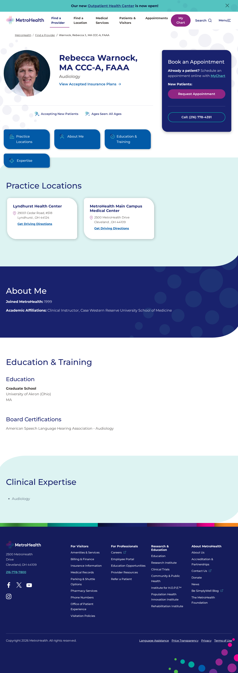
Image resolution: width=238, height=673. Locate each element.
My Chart (180, 20)
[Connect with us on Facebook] (9, 585)
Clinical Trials (160, 569)
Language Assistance (154, 640)
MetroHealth (23, 35)
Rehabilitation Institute (167, 606)
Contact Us (199, 571)
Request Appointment (196, 94)
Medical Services (102, 20)
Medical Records (82, 572)
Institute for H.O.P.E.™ (166, 588)
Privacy (206, 640)
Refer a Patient (121, 579)
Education (158, 556)
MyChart (218, 76)
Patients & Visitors (127, 20)
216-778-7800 (16, 572)
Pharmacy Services (84, 591)
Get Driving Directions (34, 224)
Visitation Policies (83, 616)
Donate (197, 577)
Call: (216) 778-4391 (196, 117)
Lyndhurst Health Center (37, 206)
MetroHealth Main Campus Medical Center (116, 208)
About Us (198, 552)
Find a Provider (58, 20)
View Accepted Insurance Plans (87, 84)
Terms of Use (223, 640)
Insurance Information (86, 565)
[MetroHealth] (25, 21)
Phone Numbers (82, 597)
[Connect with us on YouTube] (29, 585)
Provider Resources (124, 572)
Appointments (156, 18)
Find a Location (80, 20)
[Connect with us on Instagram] (9, 596)
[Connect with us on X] (19, 585)
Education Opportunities (128, 565)
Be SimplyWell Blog (205, 591)
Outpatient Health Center (111, 6)
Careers (116, 552)
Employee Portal (122, 559)
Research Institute (164, 562)
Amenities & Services (85, 552)
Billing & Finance (82, 559)
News (195, 584)
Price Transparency (185, 640)
